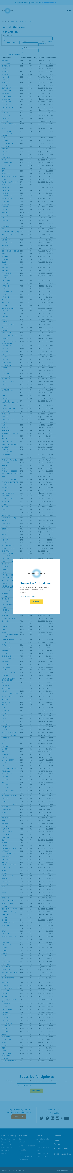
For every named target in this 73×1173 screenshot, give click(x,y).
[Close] (58, 561)
